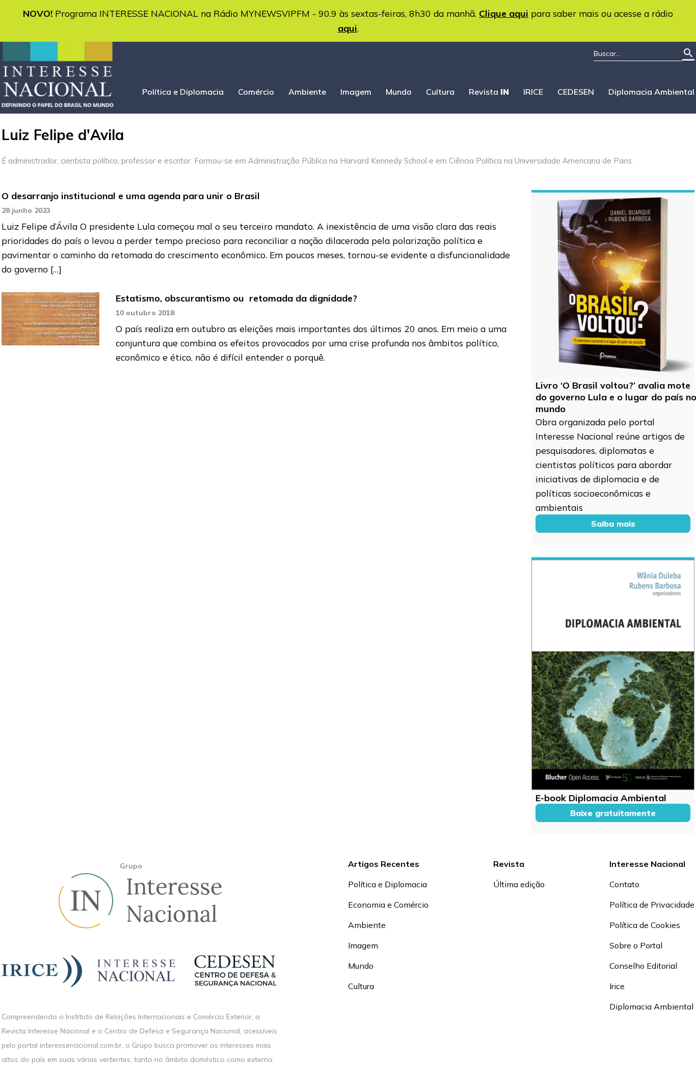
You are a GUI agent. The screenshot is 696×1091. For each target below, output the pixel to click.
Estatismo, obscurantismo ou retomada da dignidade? (236, 298)
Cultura (440, 92)
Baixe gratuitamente (613, 813)
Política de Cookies (644, 925)
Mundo (399, 92)
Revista (489, 92)
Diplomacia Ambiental (651, 92)
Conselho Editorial (643, 966)
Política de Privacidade (651, 904)
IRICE (533, 92)
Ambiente (307, 92)
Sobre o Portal (635, 945)
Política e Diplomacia (183, 92)
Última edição (519, 884)
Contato (624, 884)
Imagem (355, 92)
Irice (617, 986)
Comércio (256, 92)
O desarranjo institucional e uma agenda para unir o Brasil (131, 196)
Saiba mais (613, 524)
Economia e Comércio (388, 904)
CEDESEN (575, 92)
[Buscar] (688, 54)
